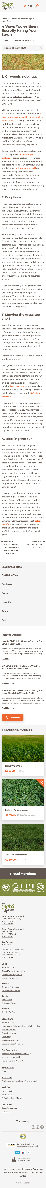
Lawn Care (6, 21)
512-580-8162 (7, 924)
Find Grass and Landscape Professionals (20, 1081)
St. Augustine (8, 967)
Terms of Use (7, 1094)
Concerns (7, 1104)
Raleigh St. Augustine (11, 978)
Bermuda (6, 983)
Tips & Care (8, 1067)
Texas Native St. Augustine (13, 971)
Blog (4, 1071)
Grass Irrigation (9, 1033)
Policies (6, 1087)
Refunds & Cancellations (12, 1098)
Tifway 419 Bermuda (10, 987)
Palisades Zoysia (9, 1003)
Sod (4, 620)
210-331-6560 (7, 957)
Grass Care (7, 1019)
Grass (5, 593)
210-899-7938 (8, 944)
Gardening (7, 584)
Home (4, 18)
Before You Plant (9, 1022)
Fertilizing (6, 1036)
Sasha (35, 40)
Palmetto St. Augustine (12, 974)
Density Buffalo (8, 1012)
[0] (35, 6)
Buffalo (5, 1008)
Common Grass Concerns (13, 1044)
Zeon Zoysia (7, 999)
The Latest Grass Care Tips (21, 18)
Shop (4, 964)
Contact (5, 1111)
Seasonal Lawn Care (10, 1040)
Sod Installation (9, 1029)
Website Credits (23, 1182)
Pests (5, 611)
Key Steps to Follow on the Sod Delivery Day (21, 1026)
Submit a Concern (9, 1108)
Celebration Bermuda (11, 990)
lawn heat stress (18, 386)
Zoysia (5, 996)
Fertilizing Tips (10, 575)
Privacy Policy (8, 1091)
